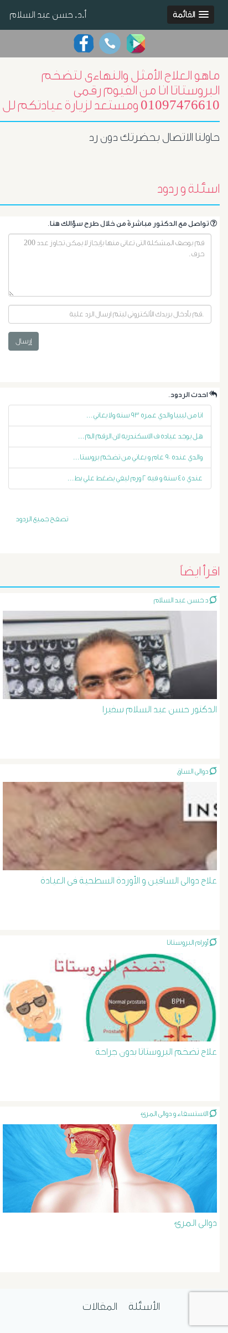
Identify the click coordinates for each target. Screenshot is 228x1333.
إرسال (23, 341)
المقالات (99, 1306)
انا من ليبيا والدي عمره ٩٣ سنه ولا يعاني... (144, 415)
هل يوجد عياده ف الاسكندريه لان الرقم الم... (140, 436)
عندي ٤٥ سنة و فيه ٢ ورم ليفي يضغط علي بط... (135, 478)
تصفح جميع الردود (41, 519)
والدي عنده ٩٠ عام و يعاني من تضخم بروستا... (138, 457)
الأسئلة (144, 1306)
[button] (190, 15)
